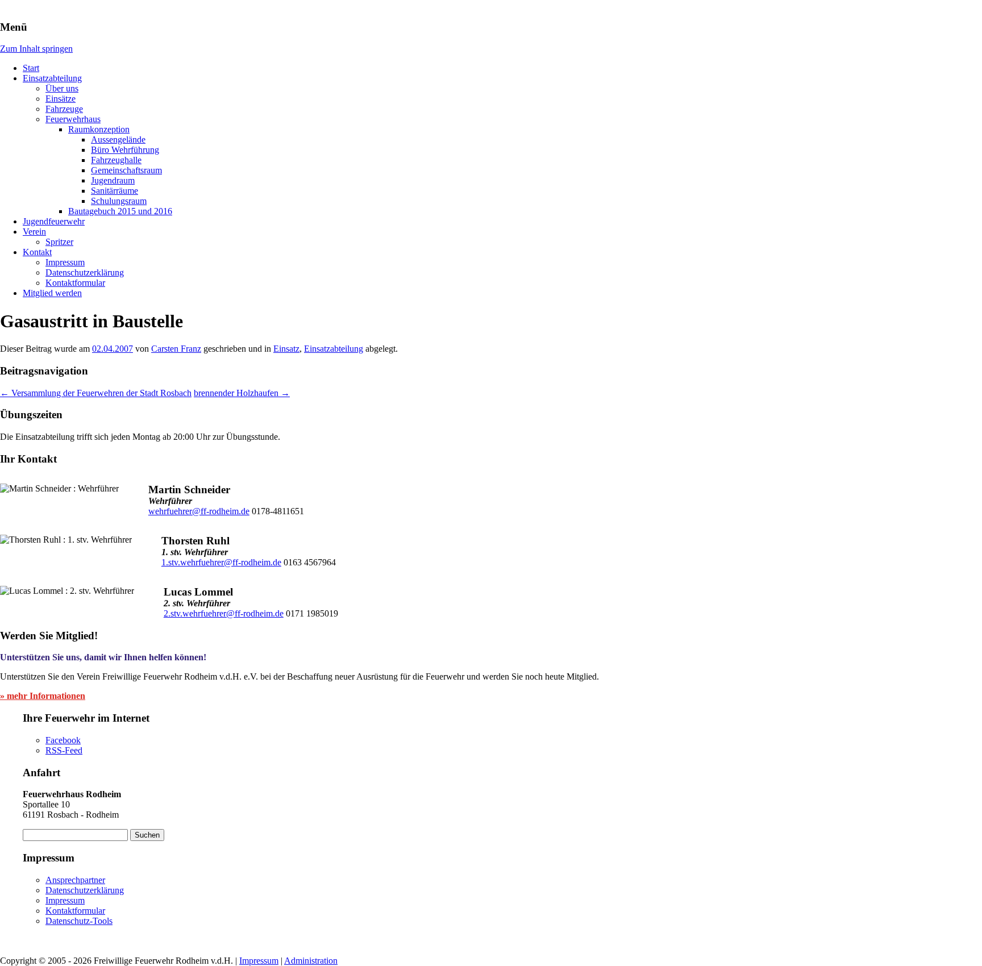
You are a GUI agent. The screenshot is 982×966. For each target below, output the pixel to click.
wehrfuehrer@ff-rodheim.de (198, 511)
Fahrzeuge (64, 109)
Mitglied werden (52, 293)
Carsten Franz (176, 348)
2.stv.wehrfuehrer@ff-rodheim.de (224, 613)
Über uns (61, 88)
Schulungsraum (119, 201)
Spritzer (59, 242)
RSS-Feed (63, 750)
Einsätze (60, 98)
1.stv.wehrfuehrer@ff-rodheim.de (221, 562)
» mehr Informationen (42, 696)
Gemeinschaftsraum (126, 170)
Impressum (65, 262)
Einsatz (286, 348)
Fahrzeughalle (116, 160)
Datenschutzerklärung (84, 272)
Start (31, 68)
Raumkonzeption (99, 129)
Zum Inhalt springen (36, 48)
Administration (311, 960)
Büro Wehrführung (125, 150)
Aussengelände (118, 139)
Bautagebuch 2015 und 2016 (120, 211)
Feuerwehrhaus (73, 119)
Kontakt (37, 252)
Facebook (63, 740)
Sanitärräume (114, 190)
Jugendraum (113, 180)
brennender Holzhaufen (242, 393)
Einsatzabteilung (52, 78)
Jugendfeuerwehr (54, 221)
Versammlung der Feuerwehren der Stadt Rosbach (96, 393)
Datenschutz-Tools (79, 921)
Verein (34, 231)
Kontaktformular (75, 283)
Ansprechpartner (75, 880)
